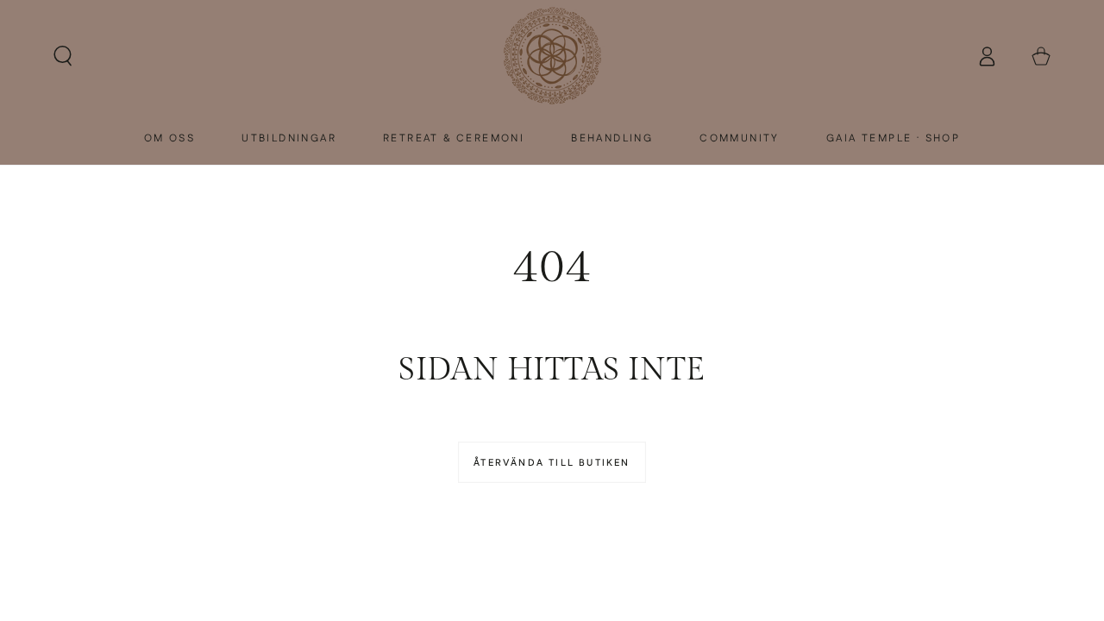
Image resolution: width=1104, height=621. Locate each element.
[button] (63, 56)
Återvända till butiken (552, 463)
